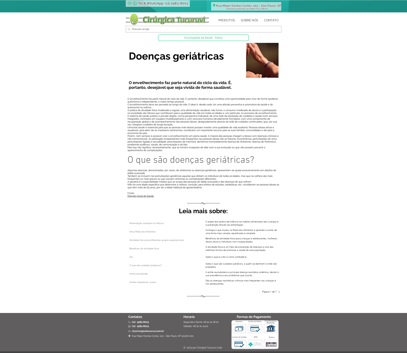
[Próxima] (278, 292)
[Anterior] (260, 292)
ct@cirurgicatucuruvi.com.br (148, 331)
